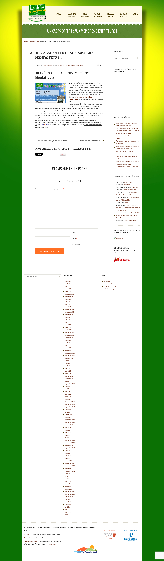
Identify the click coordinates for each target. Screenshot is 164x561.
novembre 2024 (70, 312)
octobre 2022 (69, 358)
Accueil (26, 41)
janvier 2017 (68, 489)
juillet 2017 (68, 473)
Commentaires (110, 286)
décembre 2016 (70, 491)
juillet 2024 (68, 317)
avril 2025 (68, 304)
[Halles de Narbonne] (38, 13)
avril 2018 (68, 455)
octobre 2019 (69, 425)
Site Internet (76, 245)
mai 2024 (67, 322)
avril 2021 (68, 394)
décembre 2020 (70, 402)
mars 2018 (68, 458)
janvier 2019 (68, 437)
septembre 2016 (70, 499)
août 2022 (68, 361)
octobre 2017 (69, 468)
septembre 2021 (70, 384)
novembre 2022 (70, 355)
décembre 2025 (70, 294)
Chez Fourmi (128, 182)
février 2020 (68, 414)
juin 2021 (67, 389)
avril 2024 (68, 325)
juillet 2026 (68, 281)
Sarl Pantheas (52, 544)
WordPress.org (109, 289)
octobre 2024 (69, 314)
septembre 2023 (70, 337)
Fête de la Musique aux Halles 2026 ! (127, 128)
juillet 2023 (68, 340)
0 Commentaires (48, 65)
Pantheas (27, 534)
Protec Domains (29, 538)
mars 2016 (68, 514)
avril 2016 (68, 512)
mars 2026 (68, 291)
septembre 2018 (70, 448)
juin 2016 (67, 507)
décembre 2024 (70, 309)
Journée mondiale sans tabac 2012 (90, 141)
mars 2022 (68, 373)
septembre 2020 (70, 407)
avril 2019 (68, 432)
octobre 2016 (69, 496)
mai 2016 (67, 509)
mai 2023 (67, 345)
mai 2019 (67, 430)
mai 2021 (67, 391)
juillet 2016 (68, 504)
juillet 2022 (68, 363)
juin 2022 (67, 366)
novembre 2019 (70, 422)
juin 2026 (67, 284)
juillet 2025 (68, 299)
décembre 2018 (70, 440)
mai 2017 (67, 479)
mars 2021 (68, 396)
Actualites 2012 (34, 41)
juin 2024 (67, 319)
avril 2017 (68, 481)
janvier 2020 (68, 417)
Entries (108, 284)
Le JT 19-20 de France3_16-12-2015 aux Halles (52, 141)
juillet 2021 (68, 386)
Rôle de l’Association (129, 190)
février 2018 (68, 461)
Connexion (107, 281)
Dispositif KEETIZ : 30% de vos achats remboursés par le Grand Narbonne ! (128, 207)
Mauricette (127, 184)
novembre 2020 (70, 404)
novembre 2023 (70, 335)
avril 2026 (68, 289)
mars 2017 (68, 484)
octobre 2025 (69, 296)
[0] (98, 65)
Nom (74, 233)
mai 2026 (67, 286)
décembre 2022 (70, 353)
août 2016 (68, 502)
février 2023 (68, 350)
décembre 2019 (70, 420)
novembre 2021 (70, 378)
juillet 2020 (68, 409)
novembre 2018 (70, 443)
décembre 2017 (70, 463)
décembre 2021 (70, 376)
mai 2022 (67, 368)
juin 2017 (67, 476)
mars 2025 (68, 307)
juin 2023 (67, 343)
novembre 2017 (70, 466)
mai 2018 (67, 453)
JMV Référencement (31, 541)
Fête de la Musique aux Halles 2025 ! (127, 166)
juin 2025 (67, 302)
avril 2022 (68, 371)
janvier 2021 (68, 399)
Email (74, 239)
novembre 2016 (70, 494)
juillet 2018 (68, 450)
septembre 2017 (70, 471)
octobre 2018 (69, 445)
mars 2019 (68, 435)
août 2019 (68, 427)
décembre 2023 (70, 332)
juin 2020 (67, 412)
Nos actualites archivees (75, 65)
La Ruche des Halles (130, 220)
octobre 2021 (69, 381)
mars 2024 (68, 327)
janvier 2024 (68, 330)
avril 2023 (68, 348)
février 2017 (68, 486)
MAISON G (128, 202)
